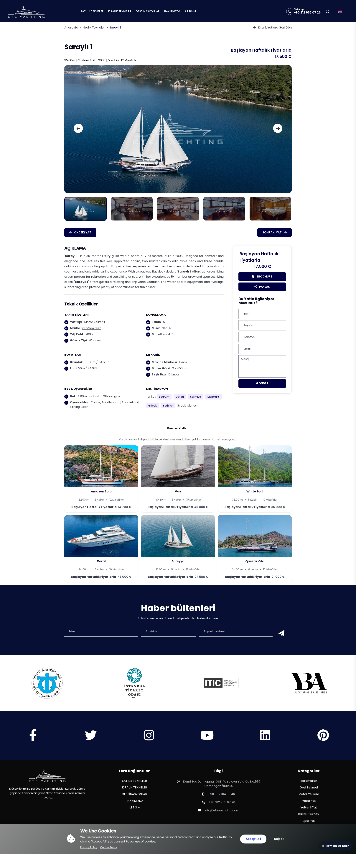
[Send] (281, 633)
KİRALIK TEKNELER (119, 11)
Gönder (262, 383)
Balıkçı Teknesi (308, 814)
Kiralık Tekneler (94, 27)
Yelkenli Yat (309, 807)
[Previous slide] (78, 128)
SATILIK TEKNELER (92, 11)
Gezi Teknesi (309, 787)
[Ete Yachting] (47, 775)
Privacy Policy (88, 847)
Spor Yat (309, 821)
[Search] (327, 11)
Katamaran (308, 781)
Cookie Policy (108, 847)
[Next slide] (277, 128)
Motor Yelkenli (309, 794)
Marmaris (213, 397)
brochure (264, 276)
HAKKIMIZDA (172, 11)
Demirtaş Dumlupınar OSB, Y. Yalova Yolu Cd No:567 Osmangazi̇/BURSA (222, 783)
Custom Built (91, 328)
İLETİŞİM (190, 11)
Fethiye (168, 405)
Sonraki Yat (272, 232)
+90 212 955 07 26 (307, 12)
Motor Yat (308, 801)
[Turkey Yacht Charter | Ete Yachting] (26, 11)
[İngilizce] (340, 11)
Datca (180, 397)
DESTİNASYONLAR (148, 11)
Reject (279, 839)
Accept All (253, 839)
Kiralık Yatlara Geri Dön (274, 27)
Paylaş (264, 287)
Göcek (152, 405)
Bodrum (164, 397)
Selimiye (195, 397)
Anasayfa (71, 27)
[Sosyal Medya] (33, 738)
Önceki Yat (82, 232)
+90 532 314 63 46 (221, 794)
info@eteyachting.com (222, 810)
